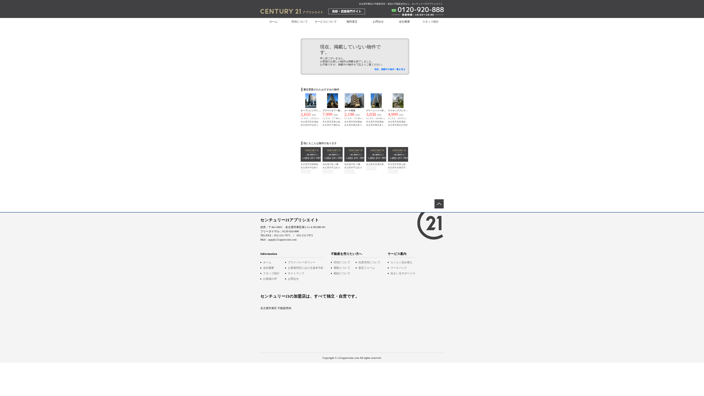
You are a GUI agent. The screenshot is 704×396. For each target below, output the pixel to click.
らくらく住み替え (401, 262)
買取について (342, 267)
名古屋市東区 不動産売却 (275, 308)
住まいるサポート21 (402, 273)
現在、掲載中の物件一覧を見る (390, 69)
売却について (342, 262)
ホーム (273, 21)
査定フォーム (366, 267)
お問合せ (378, 21)
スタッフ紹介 (430, 21)
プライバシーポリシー (301, 262)
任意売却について (369, 262)
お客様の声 (270, 278)
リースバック (398, 267)
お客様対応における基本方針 (306, 267)
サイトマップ (296, 273)
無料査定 (352, 21)
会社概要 (404, 21)
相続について (342, 273)
